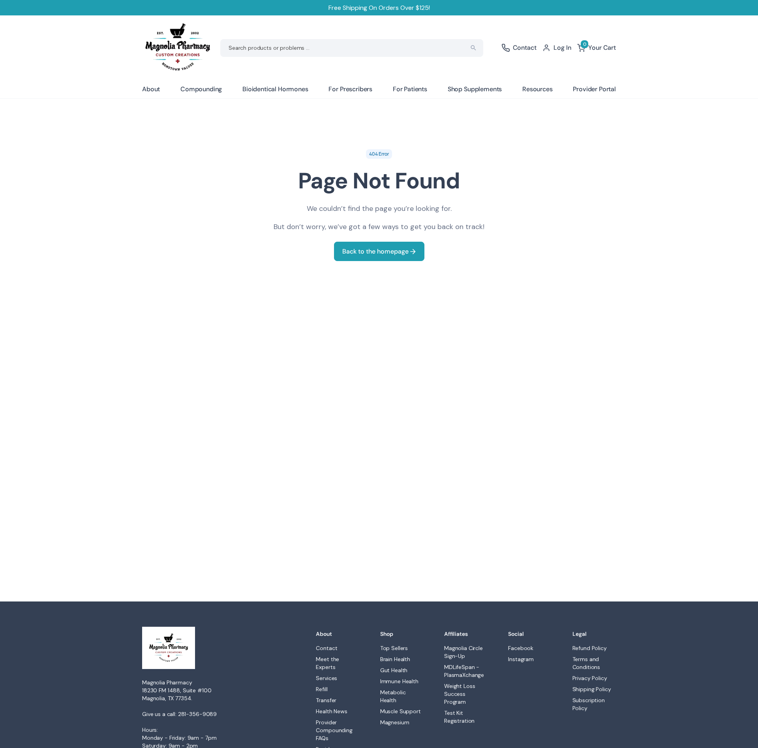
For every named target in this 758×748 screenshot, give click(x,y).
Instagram (521, 659)
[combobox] (351, 48)
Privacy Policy (589, 678)
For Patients (410, 89)
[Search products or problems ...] (473, 47)
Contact (326, 648)
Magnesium (394, 722)
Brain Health (395, 659)
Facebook (520, 648)
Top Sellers (394, 648)
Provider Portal (594, 89)
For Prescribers (350, 89)
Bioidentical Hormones (275, 89)
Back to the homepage (376, 251)
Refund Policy (589, 648)
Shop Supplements (475, 89)
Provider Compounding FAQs (334, 730)
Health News (331, 711)
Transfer (326, 700)
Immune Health (399, 681)
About (151, 89)
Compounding (201, 89)
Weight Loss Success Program (459, 693)
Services (326, 678)
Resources (537, 89)
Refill (321, 689)
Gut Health (394, 670)
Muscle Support (400, 711)
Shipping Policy (591, 689)
